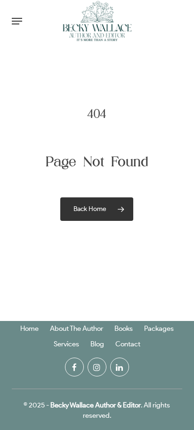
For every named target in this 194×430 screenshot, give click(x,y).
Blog (97, 344)
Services (66, 344)
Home (29, 328)
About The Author (76, 328)
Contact (127, 344)
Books (123, 328)
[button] (17, 21)
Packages (159, 328)
